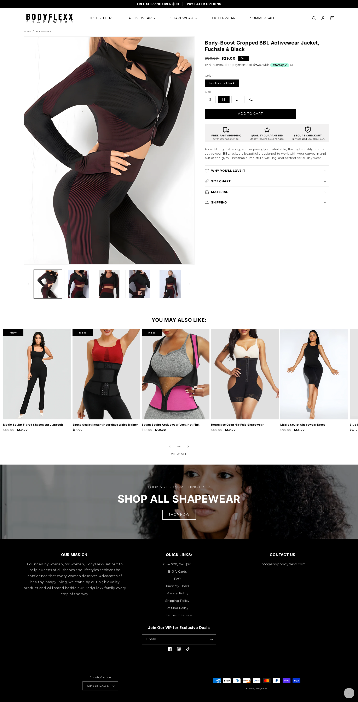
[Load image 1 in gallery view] (48, 284)
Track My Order (177, 586)
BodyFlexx (261, 688)
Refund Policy (178, 608)
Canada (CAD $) (98, 685)
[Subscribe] (211, 639)
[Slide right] (190, 284)
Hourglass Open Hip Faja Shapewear (237, 424)
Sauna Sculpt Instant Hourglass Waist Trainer (105, 424)
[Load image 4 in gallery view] (139, 284)
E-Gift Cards (177, 571)
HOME (27, 31)
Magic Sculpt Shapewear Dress (302, 424)
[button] (314, 18)
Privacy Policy (177, 593)
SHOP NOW (179, 515)
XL (251, 99)
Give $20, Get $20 (177, 564)
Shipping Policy (177, 601)
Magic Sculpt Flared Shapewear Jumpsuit (33, 424)
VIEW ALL (179, 454)
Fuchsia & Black (222, 83)
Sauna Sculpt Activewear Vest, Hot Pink (171, 424)
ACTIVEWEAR (43, 31)
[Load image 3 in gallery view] (109, 284)
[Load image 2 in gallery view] (78, 284)
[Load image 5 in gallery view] (170, 284)
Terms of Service (179, 615)
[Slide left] (28, 284)
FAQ (177, 579)
